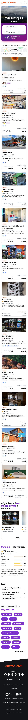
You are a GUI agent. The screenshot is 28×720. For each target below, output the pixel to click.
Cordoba (13, 619)
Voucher (17, 706)
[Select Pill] (22, 2)
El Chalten (6, 642)
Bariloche (15, 637)
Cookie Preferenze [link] (18, 713)
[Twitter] (9, 674)
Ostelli (8, 685)
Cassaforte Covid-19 (13, 345)
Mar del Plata (7, 628)
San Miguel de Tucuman (10, 633)
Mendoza (18, 614)
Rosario (17, 628)
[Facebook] (5, 674)
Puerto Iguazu (18, 623)
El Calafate (6, 623)
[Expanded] (3, 45)
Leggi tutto (21, 54)
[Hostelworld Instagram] (12, 674)
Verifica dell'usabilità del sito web (14, 709)
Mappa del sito (9, 713)
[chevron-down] (16, 552)
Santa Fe (5, 637)
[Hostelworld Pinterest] (19, 674)
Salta (4, 619)
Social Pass (14, 688)
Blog (5, 685)
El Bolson (15, 647)
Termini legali (22, 702)
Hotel (4, 480)
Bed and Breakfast (19, 685)
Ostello (4, 73)
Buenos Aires (7, 614)
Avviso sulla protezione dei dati (10, 702)
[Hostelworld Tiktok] (22, 674)
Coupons (11, 706)
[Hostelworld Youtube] (16, 674)
